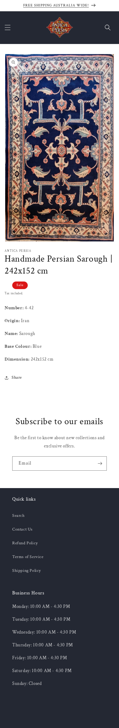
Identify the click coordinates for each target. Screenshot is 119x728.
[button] (7, 27)
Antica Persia (50, 723)
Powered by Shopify (76, 723)
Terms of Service (28, 557)
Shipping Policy (26, 570)
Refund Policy (25, 543)
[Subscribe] (99, 463)
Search (18, 515)
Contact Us (22, 529)
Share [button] (17, 377)
